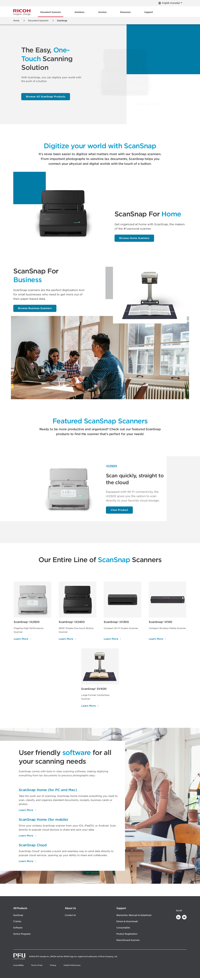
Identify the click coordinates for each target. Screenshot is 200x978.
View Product (119, 509)
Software (17, 927)
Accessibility (18, 965)
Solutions (79, 12)
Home (16, 20)
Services (102, 12)
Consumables (123, 927)
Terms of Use (36, 965)
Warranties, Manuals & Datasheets (133, 915)
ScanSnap (18, 915)
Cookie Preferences (72, 965)
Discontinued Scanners (128, 940)
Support (148, 12)
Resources (125, 12)
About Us (70, 908)
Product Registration (127, 933)
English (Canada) (171, 3)
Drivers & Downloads (127, 921)
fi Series (17, 921)
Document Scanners (50, 12)
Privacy (53, 965)
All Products (20, 908)
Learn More (27, 810)
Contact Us (70, 915)
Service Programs (21, 933)
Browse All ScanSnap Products (45, 96)
